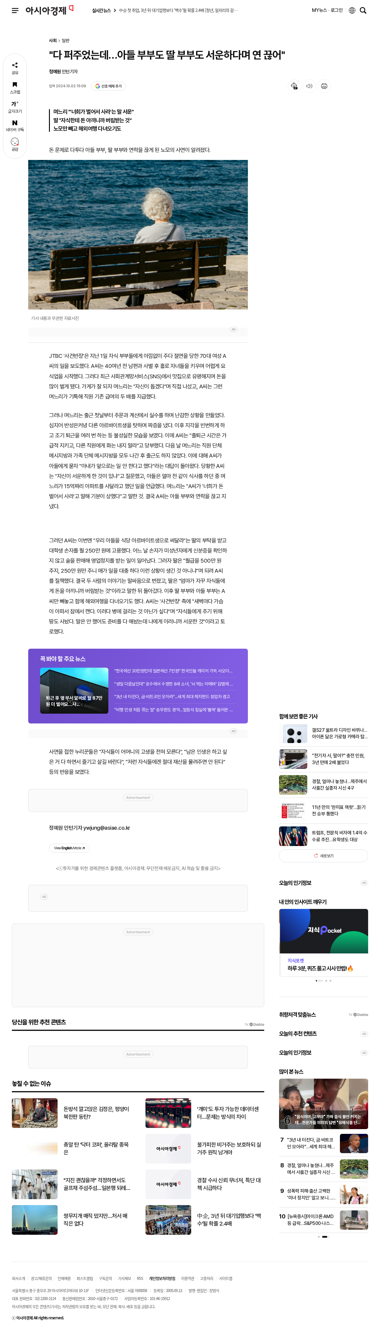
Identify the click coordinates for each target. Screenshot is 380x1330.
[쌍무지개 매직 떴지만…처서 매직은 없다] (35, 1233)
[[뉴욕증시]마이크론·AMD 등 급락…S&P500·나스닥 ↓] (354, 1228)
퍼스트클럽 (85, 1278)
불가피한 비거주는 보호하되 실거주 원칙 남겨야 (229, 1148)
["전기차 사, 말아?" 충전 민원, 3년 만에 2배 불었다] (293, 767)
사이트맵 (225, 1278)
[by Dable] (254, 1024)
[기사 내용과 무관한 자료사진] (138, 235)
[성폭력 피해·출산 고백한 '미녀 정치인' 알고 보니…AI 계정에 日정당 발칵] (354, 1203)
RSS (140, 1278)
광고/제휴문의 (41, 1278)
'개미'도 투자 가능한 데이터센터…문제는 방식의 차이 (228, 1113)
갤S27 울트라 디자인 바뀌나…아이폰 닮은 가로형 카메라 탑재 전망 (339, 733)
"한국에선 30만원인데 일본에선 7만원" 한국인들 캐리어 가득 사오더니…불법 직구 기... (175, 671)
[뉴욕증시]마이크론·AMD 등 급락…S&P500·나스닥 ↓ (310, 1223)
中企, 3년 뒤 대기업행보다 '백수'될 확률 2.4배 (229, 1219)
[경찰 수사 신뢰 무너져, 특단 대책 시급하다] (168, 1198)
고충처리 (206, 1278)
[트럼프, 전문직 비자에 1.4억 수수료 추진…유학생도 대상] (293, 844)
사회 (53, 41)
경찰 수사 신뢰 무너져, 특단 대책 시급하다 (228, 1184)
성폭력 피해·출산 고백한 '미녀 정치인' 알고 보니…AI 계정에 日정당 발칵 (309, 1197)
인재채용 (64, 1278)
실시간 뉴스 (101, 10)
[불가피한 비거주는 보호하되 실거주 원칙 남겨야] (168, 1162)
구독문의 (105, 1278)
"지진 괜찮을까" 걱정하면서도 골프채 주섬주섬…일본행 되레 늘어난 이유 (95, 1184)
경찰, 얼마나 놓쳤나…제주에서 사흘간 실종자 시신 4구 (339, 784)
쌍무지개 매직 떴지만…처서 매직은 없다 (95, 1219)
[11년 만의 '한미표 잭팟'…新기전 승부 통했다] (293, 819)
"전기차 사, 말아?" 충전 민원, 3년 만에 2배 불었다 (338, 759)
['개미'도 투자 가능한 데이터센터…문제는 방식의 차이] (168, 1126)
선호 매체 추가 (111, 86)
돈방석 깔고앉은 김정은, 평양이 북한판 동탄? (96, 1113)
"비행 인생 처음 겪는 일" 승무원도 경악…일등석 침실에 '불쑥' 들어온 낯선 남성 (175, 709)
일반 (65, 41)
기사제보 (124, 1278)
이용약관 (187, 1278)
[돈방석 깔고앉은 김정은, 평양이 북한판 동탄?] (35, 1126)
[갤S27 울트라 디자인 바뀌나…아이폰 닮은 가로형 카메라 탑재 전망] (293, 741)
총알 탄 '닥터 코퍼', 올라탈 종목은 (96, 1148)
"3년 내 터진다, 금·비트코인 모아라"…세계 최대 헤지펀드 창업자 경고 (172, 696)
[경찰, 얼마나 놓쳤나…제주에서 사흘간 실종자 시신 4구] (293, 793)
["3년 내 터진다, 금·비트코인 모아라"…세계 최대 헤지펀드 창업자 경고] (354, 1152)
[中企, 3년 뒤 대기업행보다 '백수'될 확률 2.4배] (168, 1233)
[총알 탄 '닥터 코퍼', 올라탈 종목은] (35, 1162)
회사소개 (18, 1278)
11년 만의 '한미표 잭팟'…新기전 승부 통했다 (338, 810)
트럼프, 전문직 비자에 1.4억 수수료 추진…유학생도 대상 (340, 836)
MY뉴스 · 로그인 (327, 10)
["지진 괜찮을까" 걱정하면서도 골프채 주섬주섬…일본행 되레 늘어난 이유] (35, 1198)
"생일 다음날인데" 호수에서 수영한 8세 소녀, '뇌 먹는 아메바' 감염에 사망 (175, 684)
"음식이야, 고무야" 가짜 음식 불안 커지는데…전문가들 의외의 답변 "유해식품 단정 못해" (328, 1122)
